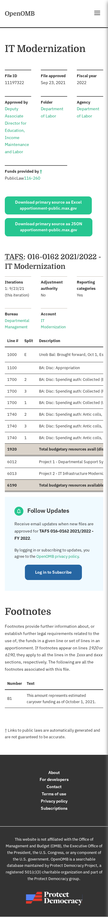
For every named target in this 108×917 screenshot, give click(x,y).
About (54, 772)
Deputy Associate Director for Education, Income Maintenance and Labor (17, 130)
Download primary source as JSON (48, 226)
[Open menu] (97, 13)
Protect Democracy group (56, 878)
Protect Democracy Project (73, 865)
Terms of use (54, 794)
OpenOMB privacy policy (57, 556)
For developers (54, 779)
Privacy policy (54, 801)
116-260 (32, 178)
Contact (54, 786)
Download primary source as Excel (48, 205)
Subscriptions (54, 808)
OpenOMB (20, 13)
